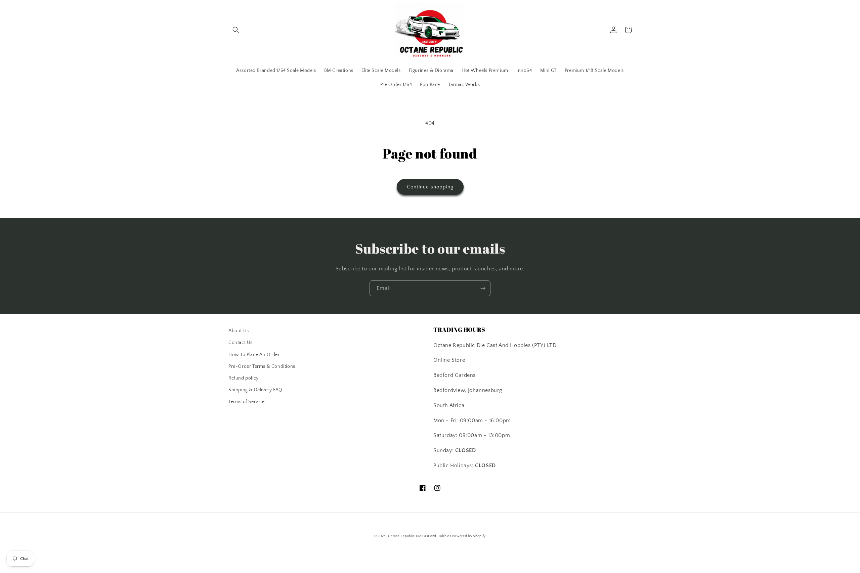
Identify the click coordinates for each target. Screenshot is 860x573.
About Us (238, 331)
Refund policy (243, 378)
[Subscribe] (482, 288)
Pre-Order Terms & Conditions (261, 366)
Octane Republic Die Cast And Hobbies (419, 536)
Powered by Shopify (469, 536)
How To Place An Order (254, 354)
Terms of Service (246, 401)
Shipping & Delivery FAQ (255, 390)
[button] (235, 30)
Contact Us (240, 342)
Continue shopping (430, 187)
